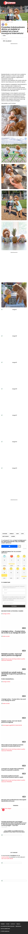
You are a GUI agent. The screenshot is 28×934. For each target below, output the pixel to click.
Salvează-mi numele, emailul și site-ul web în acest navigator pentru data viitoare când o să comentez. (14, 598)
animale (12, 533)
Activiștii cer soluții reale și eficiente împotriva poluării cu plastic (13, 673)
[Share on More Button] (19, 546)
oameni (13, 536)
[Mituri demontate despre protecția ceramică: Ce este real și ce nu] (14, 734)
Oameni (3, 22)
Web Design (18, 926)
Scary (4, 565)
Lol (24, 565)
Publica (18, 924)
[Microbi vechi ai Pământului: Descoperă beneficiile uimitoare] (14, 788)
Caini (11, 22)
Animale (8, 22)
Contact (13, 924)
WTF (17, 578)
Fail (18, 565)
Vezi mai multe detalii (7, 858)
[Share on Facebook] (9, 546)
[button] (1, 3)
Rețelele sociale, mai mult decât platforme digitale (11, 654)
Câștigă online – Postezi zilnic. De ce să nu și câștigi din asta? (13, 632)
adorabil (4, 533)
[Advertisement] (14, 58)
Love (4, 578)
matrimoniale (5, 857)
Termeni (3, 924)
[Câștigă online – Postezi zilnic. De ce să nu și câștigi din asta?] (14, 621)
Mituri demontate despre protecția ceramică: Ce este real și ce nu (12, 745)
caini (17, 533)
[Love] (6, 24)
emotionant (5, 536)
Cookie (7, 924)
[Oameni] (3, 24)
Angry (11, 565)
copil (22, 533)
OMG (11, 578)
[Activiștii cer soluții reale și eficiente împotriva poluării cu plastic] (14, 664)
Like (24, 578)
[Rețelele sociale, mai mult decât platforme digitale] (14, 644)
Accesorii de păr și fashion (7, 926)
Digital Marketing (5, 928)
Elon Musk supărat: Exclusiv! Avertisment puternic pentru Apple (12, 776)
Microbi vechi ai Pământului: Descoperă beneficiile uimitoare (13, 800)
